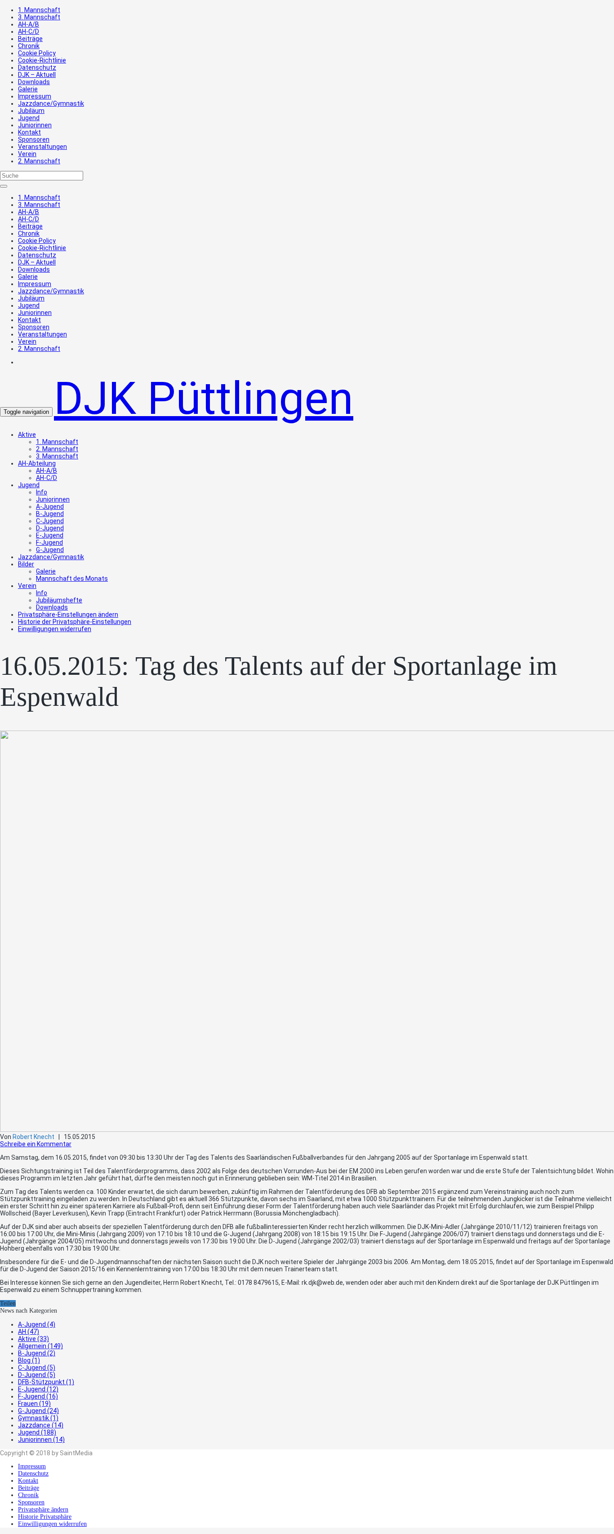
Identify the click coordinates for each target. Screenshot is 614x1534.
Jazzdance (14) (40, 1425)
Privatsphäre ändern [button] (43, 1509)
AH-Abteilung (37, 463)
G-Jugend (50, 549)
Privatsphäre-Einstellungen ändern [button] (68, 614)
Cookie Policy (37, 53)
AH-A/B (28, 24)
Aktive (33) (33, 1338)
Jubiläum (31, 110)
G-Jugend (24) (38, 1410)
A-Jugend (50, 506)
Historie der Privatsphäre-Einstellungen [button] (74, 621)
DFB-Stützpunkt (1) (46, 1382)
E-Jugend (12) (38, 1389)
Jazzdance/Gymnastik (51, 103)
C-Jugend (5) (36, 1367)
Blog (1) (29, 1360)
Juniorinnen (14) (41, 1439)
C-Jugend (50, 521)
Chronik (29, 45)
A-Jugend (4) (36, 1324)
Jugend (29, 117)
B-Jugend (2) (36, 1353)
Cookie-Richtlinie (42, 60)
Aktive (27, 434)
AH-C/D (28, 31)
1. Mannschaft (39, 9)
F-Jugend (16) (38, 1396)
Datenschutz (37, 67)
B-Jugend (50, 513)
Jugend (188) (37, 1432)
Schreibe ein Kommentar (35, 1144)
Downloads (34, 81)
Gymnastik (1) (38, 1418)
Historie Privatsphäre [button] (44, 1516)
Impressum (34, 96)
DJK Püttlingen (203, 398)
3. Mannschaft (39, 17)
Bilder (26, 564)
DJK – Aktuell (37, 74)
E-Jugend (49, 535)
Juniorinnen (35, 125)
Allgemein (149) (40, 1346)
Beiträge (30, 38)
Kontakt (29, 132)
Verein (27, 153)
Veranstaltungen (42, 146)
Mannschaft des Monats (72, 578)
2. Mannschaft (39, 161)
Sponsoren (33, 139)
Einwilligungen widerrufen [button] (54, 628)
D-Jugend (50, 528)
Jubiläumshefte (59, 600)
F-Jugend (49, 542)
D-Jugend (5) (36, 1374)
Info (41, 492)
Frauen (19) (34, 1403)
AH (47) (28, 1331)
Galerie (28, 89)
